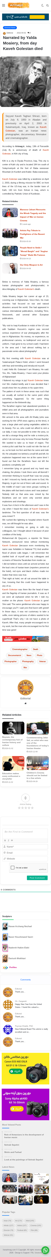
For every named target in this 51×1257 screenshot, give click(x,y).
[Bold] (5, 840)
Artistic (8, 1226)
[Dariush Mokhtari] (5, 958)
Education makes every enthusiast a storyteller (11, 776)
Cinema (35, 1226)
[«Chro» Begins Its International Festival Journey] (41, 1178)
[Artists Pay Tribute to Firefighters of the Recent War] (10, 233)
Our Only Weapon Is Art (31, 265)
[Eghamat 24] (25, 638)
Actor (7, 1221)
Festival (22, 1230)
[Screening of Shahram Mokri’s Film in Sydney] (41, 1199)
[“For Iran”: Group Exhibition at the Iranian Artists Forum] (41, 1189)
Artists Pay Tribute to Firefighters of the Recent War (32, 234)
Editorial (10, 33)
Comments (25, 979)
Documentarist (14, 655)
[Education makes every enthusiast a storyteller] (13, 763)
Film (34, 1230)
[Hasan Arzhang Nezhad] (5, 926)
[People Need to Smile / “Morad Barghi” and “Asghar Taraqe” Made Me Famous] (10, 251)
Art (18, 1221)
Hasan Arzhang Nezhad (20, 926)
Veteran (42, 661)
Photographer (11, 661)
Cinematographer (19, 649)
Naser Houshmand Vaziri (20, 937)
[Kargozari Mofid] (25, 17)
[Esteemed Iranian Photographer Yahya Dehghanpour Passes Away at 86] (9, 1199)
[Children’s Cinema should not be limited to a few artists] (38, 763)
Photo (39, 655)
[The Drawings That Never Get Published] (25, 1200)
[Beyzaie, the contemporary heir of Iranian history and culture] (13, 728)
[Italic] (8, 840)
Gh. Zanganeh (21, 1001)
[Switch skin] (42, 6)
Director (8, 1230)
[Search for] (47, 6)
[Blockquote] (11, 840)
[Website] (25, 703)
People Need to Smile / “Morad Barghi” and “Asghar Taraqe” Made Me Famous (34, 251)
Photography (28, 661)
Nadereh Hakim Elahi (18, 947)
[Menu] (3, 6)
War (25, 667)
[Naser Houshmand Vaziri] (5, 937)
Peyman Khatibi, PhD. (24, 1026)
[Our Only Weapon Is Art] (10, 268)
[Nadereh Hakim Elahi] (5, 948)
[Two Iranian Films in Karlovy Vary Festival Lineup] (9, 1188)
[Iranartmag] (18, 5)
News (29, 655)
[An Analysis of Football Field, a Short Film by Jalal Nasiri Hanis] (25, 1178)
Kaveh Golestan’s (26, 289)
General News (9, 28)
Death (35, 649)
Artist (30, 1221)
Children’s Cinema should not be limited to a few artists (37, 775)
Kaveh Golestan (9, 179)
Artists (21, 1226)
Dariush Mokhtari (17, 958)
